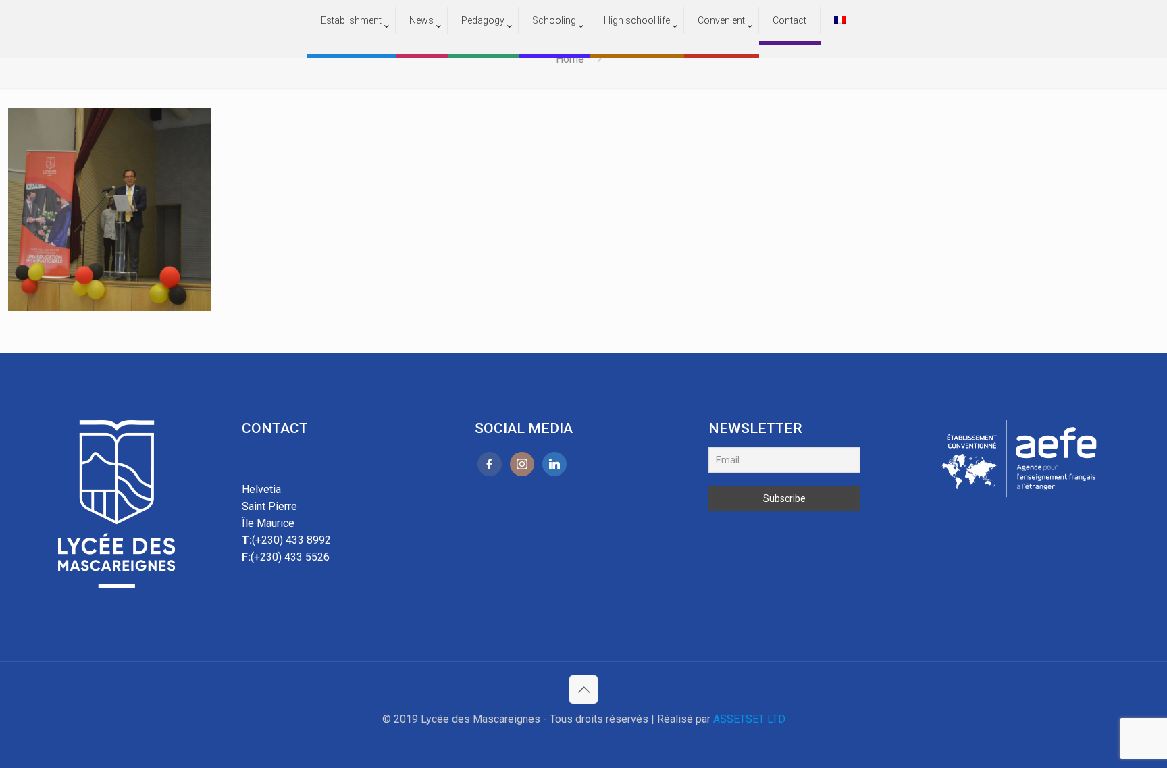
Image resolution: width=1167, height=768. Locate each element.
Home (570, 59)
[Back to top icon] (583, 689)
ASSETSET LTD (749, 719)
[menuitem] (351, 47)
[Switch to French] (840, 20)
